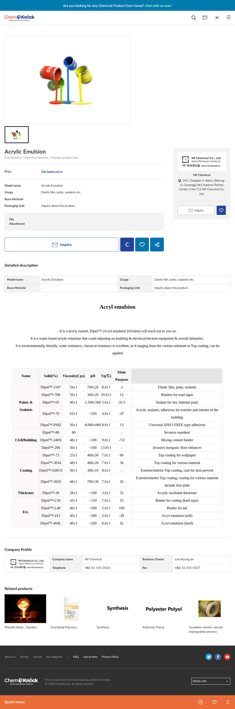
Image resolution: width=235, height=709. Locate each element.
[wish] (142, 244)
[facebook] (218, 657)
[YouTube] (227, 657)
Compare (228, 702)
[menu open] (228, 17)
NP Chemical (201, 175)
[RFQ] (205, 17)
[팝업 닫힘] (228, 5)
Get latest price (51, 172)
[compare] (127, 244)
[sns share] (157, 244)
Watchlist (214, 702)
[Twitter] (209, 657)
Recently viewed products (200, 702)
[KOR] (217, 17)
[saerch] (194, 17)
